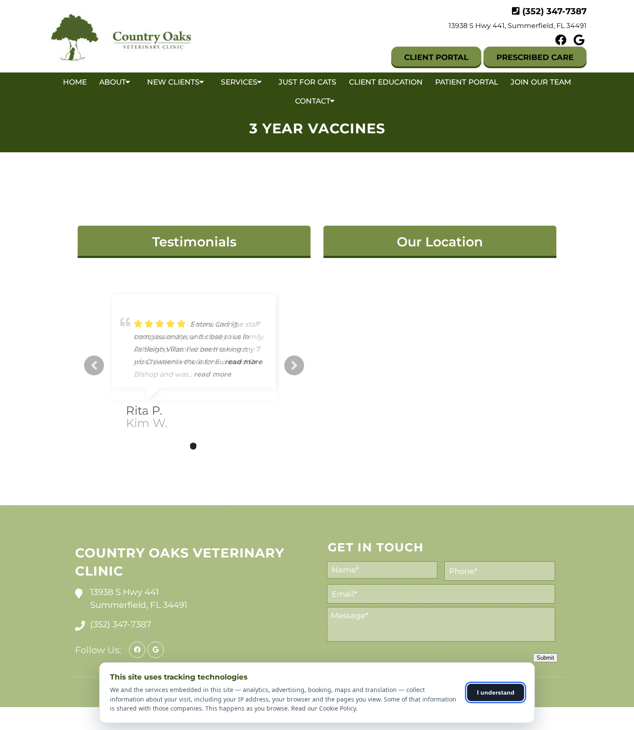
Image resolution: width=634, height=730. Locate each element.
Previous (94, 365)
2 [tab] (180, 446)
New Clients (173, 82)
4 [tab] (206, 446)
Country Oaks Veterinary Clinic (179, 562)
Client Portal (436, 57)
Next (294, 365)
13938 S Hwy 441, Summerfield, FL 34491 (518, 26)
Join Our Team (541, 82)
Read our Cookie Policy (323, 708)
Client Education (386, 82)
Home (75, 82)
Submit (545, 657)
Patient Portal (466, 82)
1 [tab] (167, 446)
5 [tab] (219, 446)
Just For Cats (307, 82)
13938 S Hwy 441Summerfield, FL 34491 (138, 598)
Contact (312, 101)
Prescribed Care (535, 57)
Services (239, 82)
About (112, 82)
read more (212, 374)
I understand (496, 692)
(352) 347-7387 (554, 11)
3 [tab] (193, 446)
